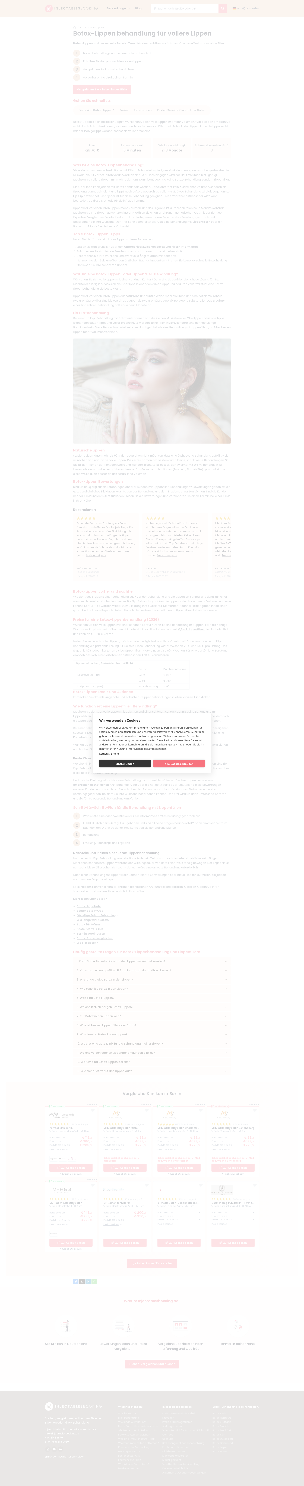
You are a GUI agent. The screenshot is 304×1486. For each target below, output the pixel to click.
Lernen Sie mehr (109, 753)
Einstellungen (125, 763)
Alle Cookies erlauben (179, 763)
